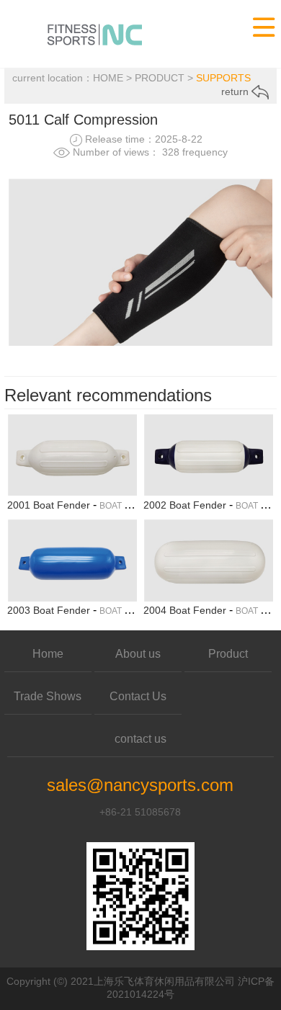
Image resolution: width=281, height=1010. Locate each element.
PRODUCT (159, 78)
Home (47, 654)
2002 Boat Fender (184, 505)
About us (138, 654)
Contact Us (138, 696)
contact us (140, 739)
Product (228, 654)
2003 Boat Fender (48, 610)
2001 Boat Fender (48, 505)
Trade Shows (47, 696)
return (236, 91)
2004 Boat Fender (184, 610)
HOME (108, 78)
